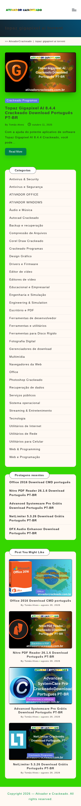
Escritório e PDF (21, 310)
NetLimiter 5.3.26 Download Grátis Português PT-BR (36, 518)
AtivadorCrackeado (20, 41)
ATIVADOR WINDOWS (25, 202)
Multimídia (17, 356)
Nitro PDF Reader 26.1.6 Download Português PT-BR (37, 492)
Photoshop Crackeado (26, 379)
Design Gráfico (20, 256)
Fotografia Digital (22, 341)
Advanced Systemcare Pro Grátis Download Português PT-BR (35, 505)
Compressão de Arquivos (28, 233)
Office (13, 372)
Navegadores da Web (25, 364)
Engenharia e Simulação (27, 294)
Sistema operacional (24, 403)
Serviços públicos (22, 395)
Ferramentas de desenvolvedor (32, 318)
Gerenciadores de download (30, 348)
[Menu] (74, 10)
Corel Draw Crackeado (26, 241)
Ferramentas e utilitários (28, 325)
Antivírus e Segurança (26, 186)
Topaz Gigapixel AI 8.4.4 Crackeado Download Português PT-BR (39, 113)
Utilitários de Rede (23, 433)
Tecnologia (17, 418)
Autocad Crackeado (24, 217)
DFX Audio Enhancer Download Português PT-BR (34, 531)
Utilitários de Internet (25, 426)
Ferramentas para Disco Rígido (33, 333)
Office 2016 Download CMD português (40, 482)
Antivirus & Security (24, 179)
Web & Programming (24, 449)
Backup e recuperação (26, 225)
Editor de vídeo (20, 271)
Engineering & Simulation (28, 302)
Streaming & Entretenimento (30, 410)
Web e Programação (24, 457)
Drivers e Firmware (23, 264)
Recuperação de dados (26, 387)
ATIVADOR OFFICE (23, 194)
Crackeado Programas (22, 100)
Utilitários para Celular (26, 441)
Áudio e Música (20, 210)
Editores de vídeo (22, 279)
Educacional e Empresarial (29, 287)
